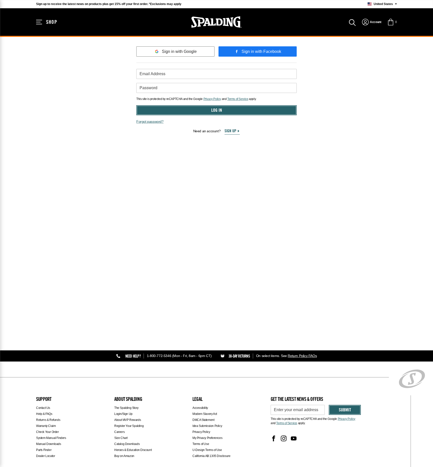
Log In (216, 110)
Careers (119, 432)
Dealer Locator (45, 456)
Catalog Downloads (127, 444)
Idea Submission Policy (207, 426)
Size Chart (121, 438)
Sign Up (230, 131)
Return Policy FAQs (302, 356)
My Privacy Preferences (207, 438)
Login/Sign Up (123, 414)
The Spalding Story (126, 408)
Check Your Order (47, 432)
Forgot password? (150, 122)
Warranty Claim (46, 426)
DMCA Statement (203, 420)
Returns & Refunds (48, 420)
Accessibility (200, 408)
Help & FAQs (44, 414)
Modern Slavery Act (204, 414)
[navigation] (371, 22)
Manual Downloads (48, 444)
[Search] (352, 22)
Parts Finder (43, 450)
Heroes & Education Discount (133, 450)
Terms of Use (200, 444)
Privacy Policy (212, 99)
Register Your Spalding (129, 426)
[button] (392, 22)
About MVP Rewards (127, 420)
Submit (345, 410)
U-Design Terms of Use (207, 450)
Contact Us (43, 408)
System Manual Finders (51, 438)
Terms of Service (237, 99)
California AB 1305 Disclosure (211, 456)
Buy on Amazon (124, 456)
